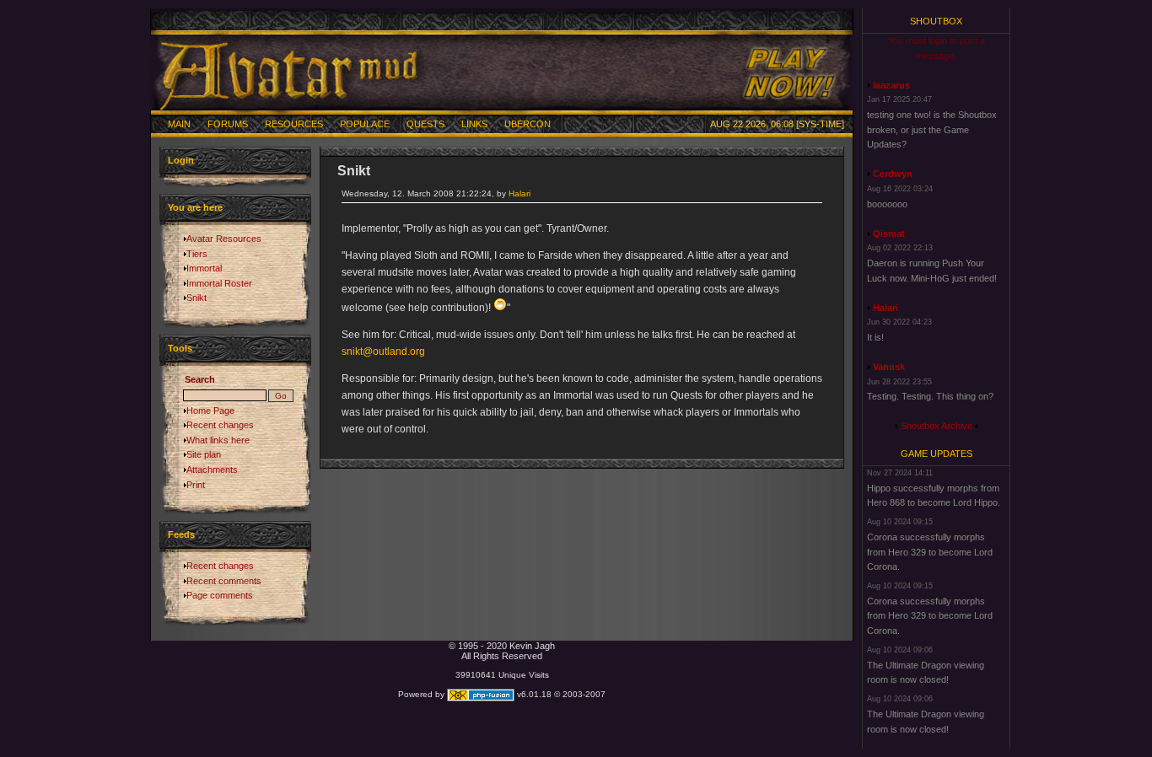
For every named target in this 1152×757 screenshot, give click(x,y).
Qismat (889, 233)
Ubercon (527, 124)
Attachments (212, 469)
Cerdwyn (892, 174)
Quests (425, 124)
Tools (180, 348)
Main (179, 124)
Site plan (203, 454)
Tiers (196, 254)
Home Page (210, 410)
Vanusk (889, 367)
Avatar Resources (223, 239)
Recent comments (223, 581)
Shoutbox (936, 21)
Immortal (204, 268)
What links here (218, 440)
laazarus (891, 85)
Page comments (219, 595)
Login (181, 160)
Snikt (196, 298)
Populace (365, 124)
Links (474, 124)
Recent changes (220, 425)
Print (195, 485)
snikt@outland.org (383, 351)
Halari (519, 193)
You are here (195, 207)
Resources (294, 124)
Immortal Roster (219, 283)
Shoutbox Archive (936, 426)
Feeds (181, 534)
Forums (227, 124)
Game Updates (936, 453)
